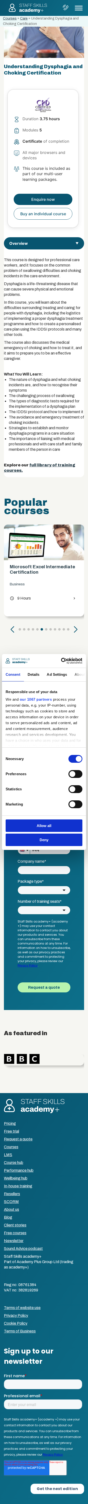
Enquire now (43, 199)
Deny (44, 840)
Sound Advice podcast (23, 1248)
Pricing (10, 1123)
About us (11, 1209)
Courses (10, 18)
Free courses (15, 1233)
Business (17, 584)
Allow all (44, 826)
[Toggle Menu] (79, 8)
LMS (8, 1155)
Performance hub (18, 1170)
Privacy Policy (16, 1315)
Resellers (12, 1194)
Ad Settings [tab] (57, 674)
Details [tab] (34, 674)
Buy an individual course (43, 213)
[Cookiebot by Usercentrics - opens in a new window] (62, 661)
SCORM (11, 1202)
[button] (12, 629)
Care (24, 18)
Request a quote (18, 1139)
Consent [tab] (13, 674)
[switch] (75, 774)
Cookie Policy (15, 1323)
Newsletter (13, 1241)
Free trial (11, 1131)
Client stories (15, 1225)
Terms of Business (20, 1331)
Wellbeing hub (15, 1178)
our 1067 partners (36, 699)
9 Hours (20, 598)
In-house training (18, 1186)
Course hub (13, 1162)
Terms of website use (22, 1308)
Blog (8, 1217)
